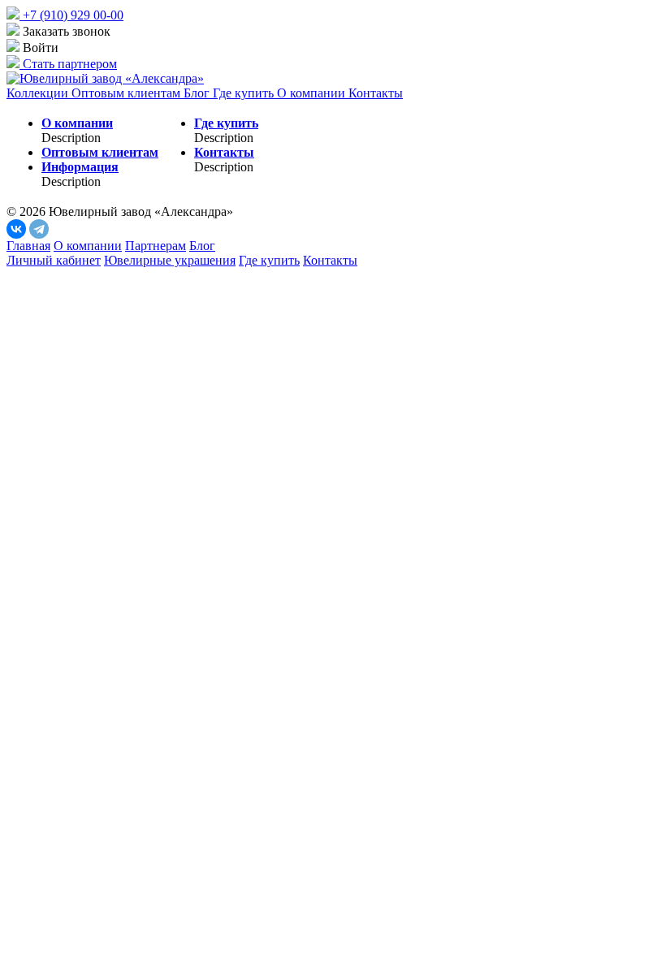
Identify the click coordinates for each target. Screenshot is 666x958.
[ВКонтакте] (16, 229)
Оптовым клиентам (127, 93)
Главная (28, 245)
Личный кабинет (53, 260)
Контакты (375, 93)
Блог (198, 93)
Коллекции (38, 93)
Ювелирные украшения (170, 260)
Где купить (245, 93)
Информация (80, 167)
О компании (312, 93)
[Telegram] (39, 229)
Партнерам (155, 245)
